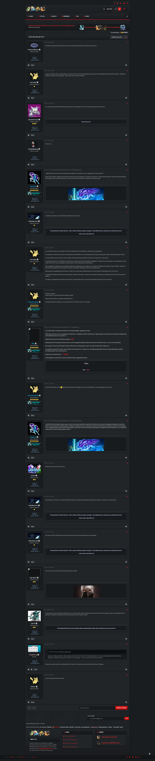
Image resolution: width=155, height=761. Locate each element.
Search (54, 16)
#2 (127, 70)
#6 (127, 212)
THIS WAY (65, 354)
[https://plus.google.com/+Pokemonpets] (121, 3)
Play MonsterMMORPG (113, 27)
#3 (127, 103)
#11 (127, 420)
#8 (127, 290)
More (87, 16)
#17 (127, 644)
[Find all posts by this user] (28, 65)
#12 (127, 463)
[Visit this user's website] (28, 669)
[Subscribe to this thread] (125, 37)
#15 (127, 567)
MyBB (11, 757)
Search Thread (121, 708)
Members (66, 16)
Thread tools (116, 37)
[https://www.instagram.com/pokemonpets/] (127, 3)
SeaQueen (79, 169)
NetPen (34, 757)
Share (32, 65)
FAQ (77, 16)
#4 (127, 140)
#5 (127, 170)
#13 (127, 496)
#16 (127, 609)
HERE (72, 339)
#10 (127, 383)
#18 (127, 674)
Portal (42, 16)
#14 (127, 532)
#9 (127, 327)
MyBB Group (22, 757)
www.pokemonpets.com (46, 748)
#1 (127, 42)
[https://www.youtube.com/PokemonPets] (124, 3)
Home (31, 16)
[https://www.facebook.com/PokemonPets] (114, 3)
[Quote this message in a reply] (126, 65)
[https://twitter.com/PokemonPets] (117, 3)
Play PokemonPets (90, 27)
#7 (127, 247)
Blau (78, 327)
